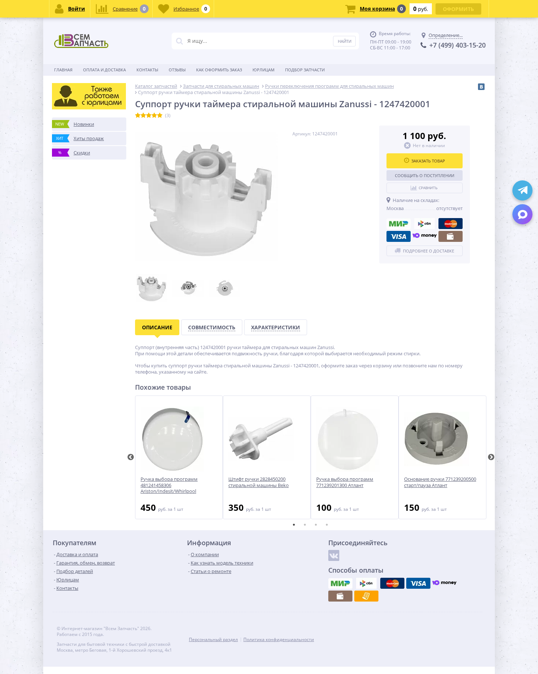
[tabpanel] (179, 457)
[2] (143, 115)
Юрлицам (263, 69)
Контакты (147, 69)
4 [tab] (326, 524)
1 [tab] (294, 524)
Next (491, 457)
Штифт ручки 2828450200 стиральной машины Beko (258, 482)
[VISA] (398, 236)
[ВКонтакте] (481, 86)
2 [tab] (305, 524)
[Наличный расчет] (450, 236)
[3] (149, 115)
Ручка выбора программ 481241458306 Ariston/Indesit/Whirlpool (169, 485)
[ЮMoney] (424, 236)
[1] (138, 115)
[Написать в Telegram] (522, 190)
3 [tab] (316, 524)
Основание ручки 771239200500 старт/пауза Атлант (440, 482)
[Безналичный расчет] (366, 596)
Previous (130, 457)
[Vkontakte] (333, 555)
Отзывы (177, 69)
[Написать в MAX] (522, 214)
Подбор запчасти (305, 69)
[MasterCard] (450, 223)
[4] (154, 115)
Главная (63, 69)
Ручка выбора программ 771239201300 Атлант (344, 482)
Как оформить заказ (219, 69)
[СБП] (424, 223)
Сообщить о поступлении (424, 175)
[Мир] (398, 223)
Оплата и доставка (104, 69)
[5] (159, 115)
